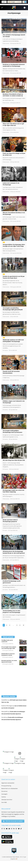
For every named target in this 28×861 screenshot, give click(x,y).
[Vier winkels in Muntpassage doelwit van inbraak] (14, 25)
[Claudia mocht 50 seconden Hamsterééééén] (14, 362)
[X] (4, 829)
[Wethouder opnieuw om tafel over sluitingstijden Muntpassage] (14, 328)
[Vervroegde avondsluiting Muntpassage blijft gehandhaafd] (14, 298)
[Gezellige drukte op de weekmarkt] (23, 642)
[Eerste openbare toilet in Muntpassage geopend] (14, 510)
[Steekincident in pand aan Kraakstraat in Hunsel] (23, 655)
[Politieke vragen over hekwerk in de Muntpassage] (14, 392)
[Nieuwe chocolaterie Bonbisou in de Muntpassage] (14, 203)
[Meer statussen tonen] (25, 2)
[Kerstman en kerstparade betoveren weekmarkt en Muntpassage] (14, 55)
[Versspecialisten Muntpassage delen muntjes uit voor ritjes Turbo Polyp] (14, 233)
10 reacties (6, 469)
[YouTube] (7, 829)
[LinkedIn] (14, 829)
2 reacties (6, 589)
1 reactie (5, 530)
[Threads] (16, 829)
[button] (2, 7)
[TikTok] (21, 829)
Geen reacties (6, 43)
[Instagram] (11, 829)
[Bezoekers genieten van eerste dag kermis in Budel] (23, 662)
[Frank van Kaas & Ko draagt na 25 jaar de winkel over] (14, 144)
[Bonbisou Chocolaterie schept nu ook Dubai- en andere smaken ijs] (14, 85)
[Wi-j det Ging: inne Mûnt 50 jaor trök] (14, 451)
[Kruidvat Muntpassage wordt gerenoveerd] (14, 572)
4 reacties (6, 350)
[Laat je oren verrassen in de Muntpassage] (14, 173)
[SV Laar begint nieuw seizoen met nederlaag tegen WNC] (23, 649)
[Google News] (9, 829)
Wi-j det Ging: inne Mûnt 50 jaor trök (14, 460)
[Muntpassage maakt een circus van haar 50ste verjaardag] (14, 481)
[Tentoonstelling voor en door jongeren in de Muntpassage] (14, 601)
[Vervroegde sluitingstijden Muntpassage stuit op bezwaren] (14, 421)
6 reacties (6, 409)
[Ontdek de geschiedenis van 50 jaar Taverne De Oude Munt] (14, 265)
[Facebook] (2, 829)
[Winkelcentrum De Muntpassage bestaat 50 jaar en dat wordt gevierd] (14, 542)
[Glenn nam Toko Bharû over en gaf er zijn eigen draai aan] (14, 114)
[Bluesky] (19, 829)
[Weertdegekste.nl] (14, 7)
